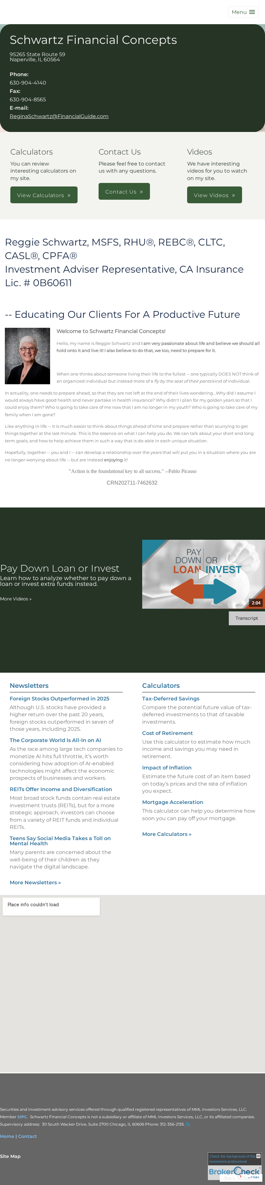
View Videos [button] (211, 195)
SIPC (22, 1116)
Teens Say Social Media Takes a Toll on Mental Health (60, 841)
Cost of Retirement (167, 733)
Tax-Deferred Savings (170, 699)
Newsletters (29, 685)
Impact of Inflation (167, 768)
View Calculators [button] (40, 195)
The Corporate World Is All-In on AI (55, 740)
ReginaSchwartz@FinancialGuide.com (59, 116)
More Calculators (167, 834)
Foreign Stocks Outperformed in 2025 (59, 699)
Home (7, 1136)
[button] (243, 12)
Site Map (10, 1156)
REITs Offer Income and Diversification (61, 789)
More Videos (16, 599)
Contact (27, 1136)
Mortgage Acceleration (172, 802)
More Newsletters (35, 882)
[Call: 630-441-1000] (186, 1125)
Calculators (161, 685)
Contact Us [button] (121, 192)
